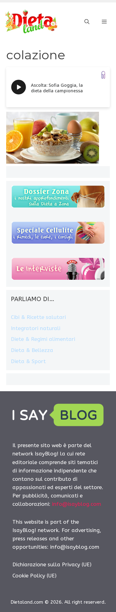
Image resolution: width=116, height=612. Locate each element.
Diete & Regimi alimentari (43, 339)
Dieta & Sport (28, 361)
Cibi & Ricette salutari (38, 317)
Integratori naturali (35, 328)
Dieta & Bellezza (32, 350)
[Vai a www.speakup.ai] (103, 75)
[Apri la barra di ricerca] (87, 22)
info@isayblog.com (76, 504)
